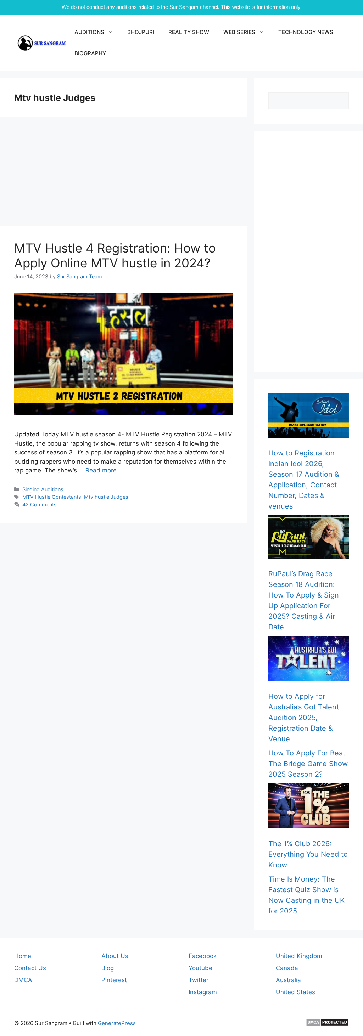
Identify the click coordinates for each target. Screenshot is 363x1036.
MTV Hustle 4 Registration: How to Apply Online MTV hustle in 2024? (115, 255)
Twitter (198, 980)
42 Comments (39, 505)
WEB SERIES (239, 32)
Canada (287, 968)
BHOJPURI (140, 32)
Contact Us (30, 968)
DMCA (23, 980)
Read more (101, 470)
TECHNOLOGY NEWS (305, 32)
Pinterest (114, 980)
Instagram (203, 992)
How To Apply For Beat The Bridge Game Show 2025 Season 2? (308, 764)
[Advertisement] (123, 173)
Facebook (203, 955)
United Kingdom (299, 955)
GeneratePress (117, 1023)
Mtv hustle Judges (106, 497)
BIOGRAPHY (90, 53)
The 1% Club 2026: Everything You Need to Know (308, 854)
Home (22, 955)
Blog (107, 968)
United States (295, 992)
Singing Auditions (42, 489)
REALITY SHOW (188, 32)
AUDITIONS (89, 32)
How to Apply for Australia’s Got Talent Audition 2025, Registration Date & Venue (303, 717)
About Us (114, 955)
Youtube (200, 968)
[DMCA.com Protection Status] (327, 1024)
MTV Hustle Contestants (51, 497)
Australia (288, 980)
